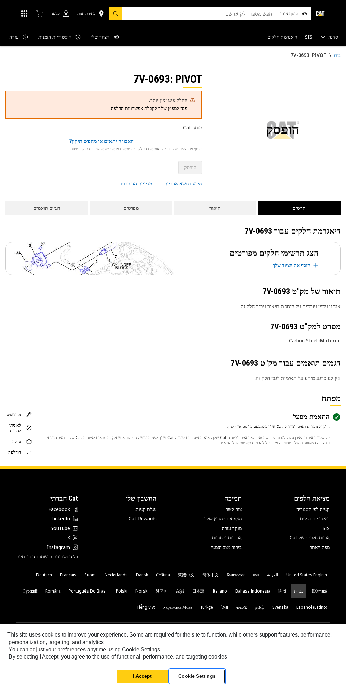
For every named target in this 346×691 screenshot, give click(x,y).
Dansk (142, 575)
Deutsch (44, 575)
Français (68, 575)
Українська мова (177, 607)
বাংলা (255, 575)
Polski (121, 591)
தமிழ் (259, 607)
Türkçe (206, 607)
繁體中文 (186, 575)
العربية (272, 575)
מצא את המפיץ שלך (223, 518)
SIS (326, 528)
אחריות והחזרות (227, 537)
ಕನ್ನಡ (180, 591)
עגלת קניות (146, 509)
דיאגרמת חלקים (315, 518)
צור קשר (234, 509)
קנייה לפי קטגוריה (313, 509)
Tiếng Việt (145, 607)
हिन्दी (282, 591)
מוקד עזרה (232, 528)
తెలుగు (241, 607)
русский (30, 591)
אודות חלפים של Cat (310, 537)
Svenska (280, 607)
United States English (306, 575)
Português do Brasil (88, 591)
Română (52, 591)
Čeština (163, 575)
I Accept (142, 676)
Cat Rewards (143, 518)
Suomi (90, 575)
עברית (299, 591)
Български (235, 575)
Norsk (141, 591)
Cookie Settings (197, 676)
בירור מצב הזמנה (226, 547)
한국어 (161, 591)
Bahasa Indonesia (252, 591)
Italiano (220, 591)
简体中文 (210, 575)
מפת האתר (320, 547)
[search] (115, 13)
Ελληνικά (319, 591)
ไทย (224, 607)
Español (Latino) (311, 607)
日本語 (198, 591)
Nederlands (116, 575)
